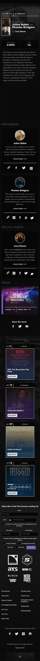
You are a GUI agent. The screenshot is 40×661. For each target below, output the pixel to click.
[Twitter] (23, 168)
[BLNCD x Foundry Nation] (13, 578)
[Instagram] (31, 168)
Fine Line (21, 547)
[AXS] (13, 569)
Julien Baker (20, 143)
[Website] (8, 167)
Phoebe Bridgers (20, 191)
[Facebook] (16, 168)
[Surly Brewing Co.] (27, 559)
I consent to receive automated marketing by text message (21, 525)
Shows (8, 309)
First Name (9, 530)
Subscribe (31, 547)
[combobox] (10, 520)
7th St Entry (5, 596)
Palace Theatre (11, 543)
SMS (4, 520)
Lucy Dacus (20, 246)
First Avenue (5, 591)
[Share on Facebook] (13, 326)
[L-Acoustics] (13, 560)
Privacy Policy (20, 647)
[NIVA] (27, 569)
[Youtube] (26, 217)
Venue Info (22, 309)
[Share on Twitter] (20, 326)
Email (19, 510)
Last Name (28, 530)
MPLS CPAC (5, 619)
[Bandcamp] (32, 273)
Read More (18, 159)
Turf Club (10, 547)
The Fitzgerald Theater (28, 543)
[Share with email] (26, 326)
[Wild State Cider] (27, 578)
